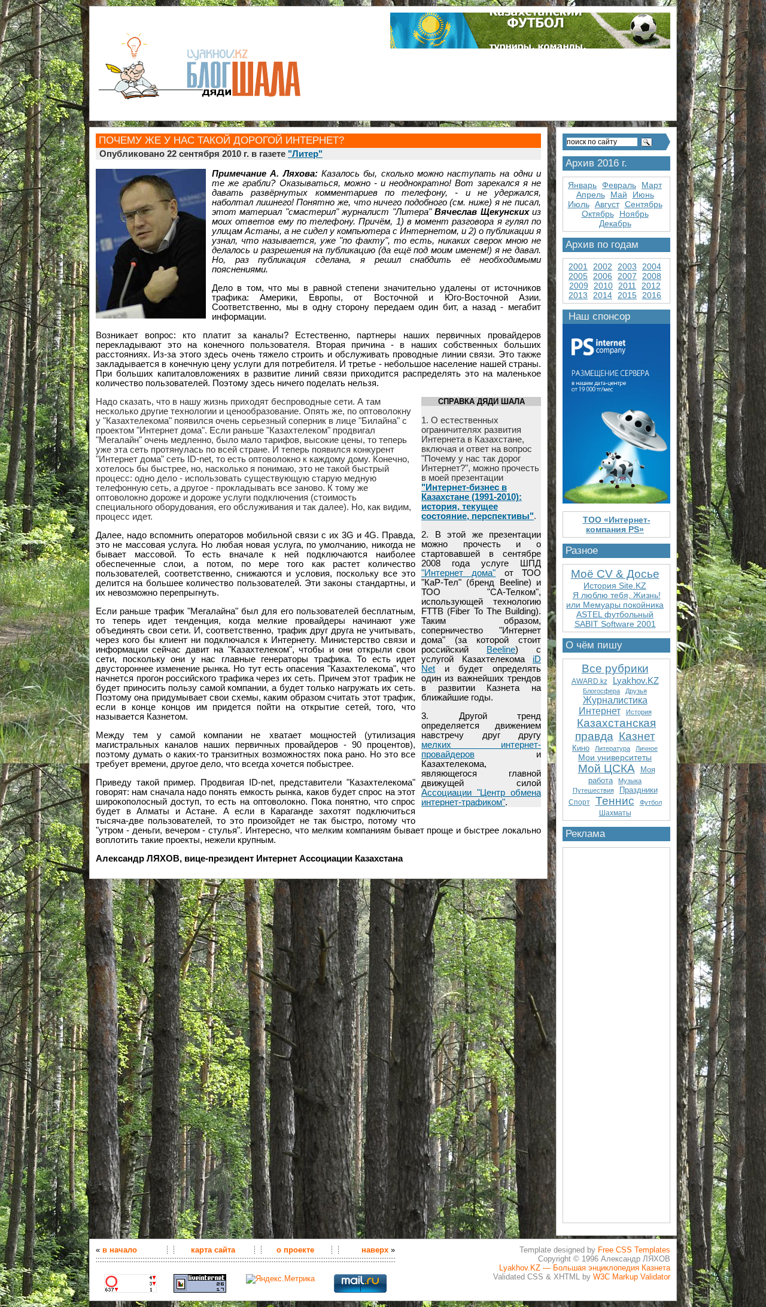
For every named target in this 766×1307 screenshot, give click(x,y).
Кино (580, 748)
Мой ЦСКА (606, 768)
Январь (582, 185)
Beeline (501, 649)
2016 (651, 295)
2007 (627, 276)
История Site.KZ (614, 585)
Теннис (614, 800)
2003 (627, 266)
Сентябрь (643, 204)
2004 (651, 266)
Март (652, 185)
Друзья (636, 691)
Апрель (590, 194)
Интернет (600, 711)
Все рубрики (615, 668)
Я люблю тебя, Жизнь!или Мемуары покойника (615, 599)
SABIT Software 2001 (615, 624)
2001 (578, 266)
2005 (578, 276)
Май (618, 194)
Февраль (619, 185)
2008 (651, 276)
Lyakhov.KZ (636, 680)
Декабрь (615, 223)
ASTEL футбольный (614, 614)
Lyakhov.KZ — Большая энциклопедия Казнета (584, 1267)
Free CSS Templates (634, 1249)
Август (607, 204)
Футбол (651, 802)
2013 (578, 295)
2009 (578, 285)
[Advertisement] (616, 1030)
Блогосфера (601, 691)
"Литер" (305, 154)
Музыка (630, 780)
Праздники (638, 790)
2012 (651, 285)
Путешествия (593, 790)
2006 (602, 276)
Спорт (579, 802)
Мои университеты (615, 757)
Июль (578, 204)
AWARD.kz (589, 681)
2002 (602, 266)
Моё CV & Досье (615, 574)
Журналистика (615, 700)
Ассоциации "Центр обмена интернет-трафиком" (481, 797)
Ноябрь (634, 214)
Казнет (637, 736)
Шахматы (615, 813)
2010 (603, 285)
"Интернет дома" (458, 573)
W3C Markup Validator (631, 1276)
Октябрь (598, 214)
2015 (627, 295)
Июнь (643, 194)
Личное (647, 748)
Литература (612, 748)
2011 (627, 285)
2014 (602, 295)
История (639, 711)
